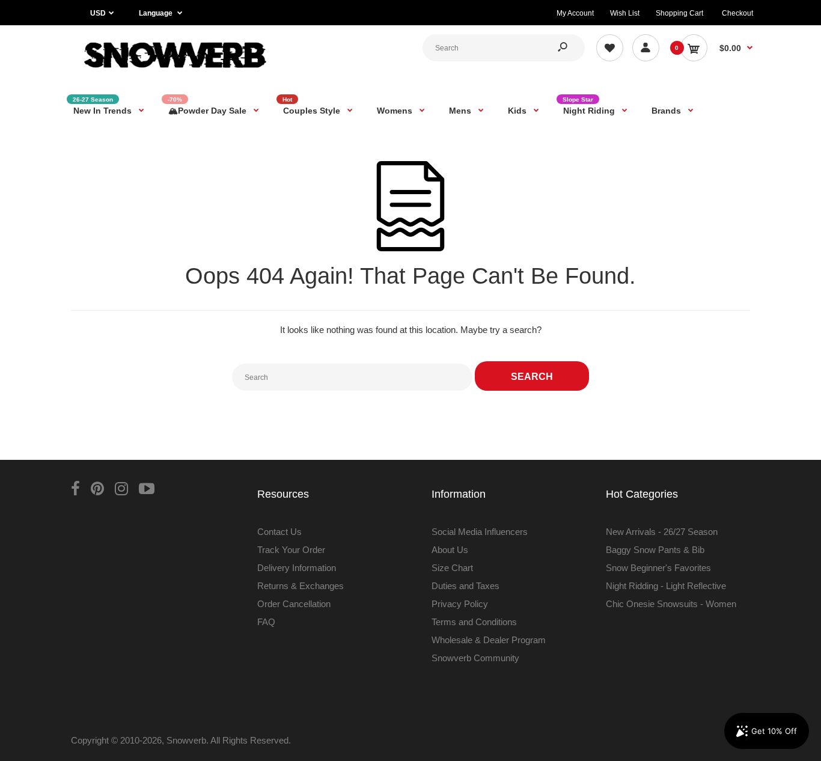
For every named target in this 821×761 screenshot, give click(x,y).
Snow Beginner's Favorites (658, 568)
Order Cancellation (294, 604)
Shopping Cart (679, 13)
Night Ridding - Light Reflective (666, 586)
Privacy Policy (460, 604)
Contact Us (279, 532)
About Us (450, 550)
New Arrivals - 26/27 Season (662, 532)
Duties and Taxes (465, 586)
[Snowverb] (173, 73)
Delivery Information (296, 568)
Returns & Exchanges (300, 586)
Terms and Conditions (474, 622)
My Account (575, 13)
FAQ (266, 622)
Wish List (624, 13)
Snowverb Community (475, 658)
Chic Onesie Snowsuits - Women (671, 604)
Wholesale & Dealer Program (489, 640)
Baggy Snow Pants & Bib (655, 550)
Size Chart (452, 568)
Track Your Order (291, 550)
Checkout (737, 13)
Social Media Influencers (480, 532)
